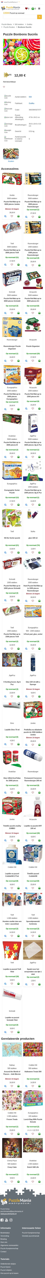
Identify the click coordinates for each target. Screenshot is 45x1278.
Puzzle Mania (7, 24)
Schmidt (12, 292)
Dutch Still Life (33, 1167)
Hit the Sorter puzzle (12, 538)
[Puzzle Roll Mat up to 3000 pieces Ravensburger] (26, 217)
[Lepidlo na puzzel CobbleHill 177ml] (5, 888)
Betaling (4, 1239)
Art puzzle (33, 292)
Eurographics (12, 387)
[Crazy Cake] (5, 1182)
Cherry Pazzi (12, 1161)
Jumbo (12, 195)
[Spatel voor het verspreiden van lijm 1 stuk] (26, 984)
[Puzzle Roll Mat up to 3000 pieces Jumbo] (5, 216)
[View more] (12, 184)
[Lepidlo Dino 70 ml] (5, 744)
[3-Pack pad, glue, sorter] (26, 649)
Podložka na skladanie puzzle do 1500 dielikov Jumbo (33, 732)
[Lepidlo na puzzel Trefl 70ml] (5, 984)
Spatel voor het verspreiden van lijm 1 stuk (33, 971)
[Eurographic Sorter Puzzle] (5, 505)
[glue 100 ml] (26, 552)
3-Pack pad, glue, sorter (33, 634)
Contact (3, 1251)
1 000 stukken (12, 918)
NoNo (33, 531)
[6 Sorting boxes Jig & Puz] (5, 696)
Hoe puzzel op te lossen (9, 1273)
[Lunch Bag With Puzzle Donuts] (26, 1134)
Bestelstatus (5, 1233)
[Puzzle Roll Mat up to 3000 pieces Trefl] (5, 265)
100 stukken (32, 1116)
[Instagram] (11, 1221)
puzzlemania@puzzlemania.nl (12, 1211)
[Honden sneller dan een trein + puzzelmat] (5, 936)
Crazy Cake (12, 1167)
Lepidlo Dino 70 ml (12, 730)
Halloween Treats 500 (33, 1071)
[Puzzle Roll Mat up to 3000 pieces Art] (26, 313)
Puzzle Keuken (9, 27)
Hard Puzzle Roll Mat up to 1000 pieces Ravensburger (33, 588)
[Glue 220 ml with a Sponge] (26, 696)
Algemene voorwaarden (9, 1245)
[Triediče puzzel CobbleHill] (26, 888)
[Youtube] (6, 1221)
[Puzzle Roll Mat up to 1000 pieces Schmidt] (5, 600)
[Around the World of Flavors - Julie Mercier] (5, 1086)
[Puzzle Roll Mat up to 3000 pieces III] (5, 457)
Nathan (12, 1065)
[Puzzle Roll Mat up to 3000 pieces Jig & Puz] (26, 457)
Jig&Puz (33, 436)
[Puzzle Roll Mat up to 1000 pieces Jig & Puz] (26, 505)
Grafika (29, 24)
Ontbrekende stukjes (8, 1264)
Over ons (4, 1242)
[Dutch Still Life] (26, 1182)
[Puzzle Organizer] (26, 361)
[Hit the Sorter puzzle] (5, 552)
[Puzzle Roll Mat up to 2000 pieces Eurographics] (5, 409)
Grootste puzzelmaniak (30, 1236)
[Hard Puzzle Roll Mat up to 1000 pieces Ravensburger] (26, 601)
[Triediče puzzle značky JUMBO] (5, 840)
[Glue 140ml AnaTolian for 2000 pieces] (5, 793)
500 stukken (19, 24)
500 (30, 97)
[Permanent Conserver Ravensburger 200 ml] (26, 793)
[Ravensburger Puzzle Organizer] (5, 361)
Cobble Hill (12, 867)
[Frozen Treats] (5, 1134)
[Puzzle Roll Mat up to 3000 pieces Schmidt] (5, 313)
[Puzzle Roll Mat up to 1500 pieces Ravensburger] (26, 265)
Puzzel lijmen (6, 1267)
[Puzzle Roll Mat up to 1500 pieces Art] (26, 408)
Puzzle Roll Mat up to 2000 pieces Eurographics (12, 396)
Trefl (12, 243)
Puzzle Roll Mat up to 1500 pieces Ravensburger (33, 252)
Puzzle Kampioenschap (9, 1248)
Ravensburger (33, 195)
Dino (12, 723)
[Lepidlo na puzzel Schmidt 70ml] (5, 1032)
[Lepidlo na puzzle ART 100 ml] (26, 840)
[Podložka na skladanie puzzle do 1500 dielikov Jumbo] (26, 745)
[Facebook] (2, 1221)
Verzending (5, 1236)
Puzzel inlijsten (6, 1270)
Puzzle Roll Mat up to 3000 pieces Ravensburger (33, 204)
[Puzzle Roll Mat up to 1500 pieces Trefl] (5, 649)
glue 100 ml (32, 538)
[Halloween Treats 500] (26, 1086)
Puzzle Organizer (33, 346)
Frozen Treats (12, 1119)
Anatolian (12, 436)
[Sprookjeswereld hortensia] (26, 936)
